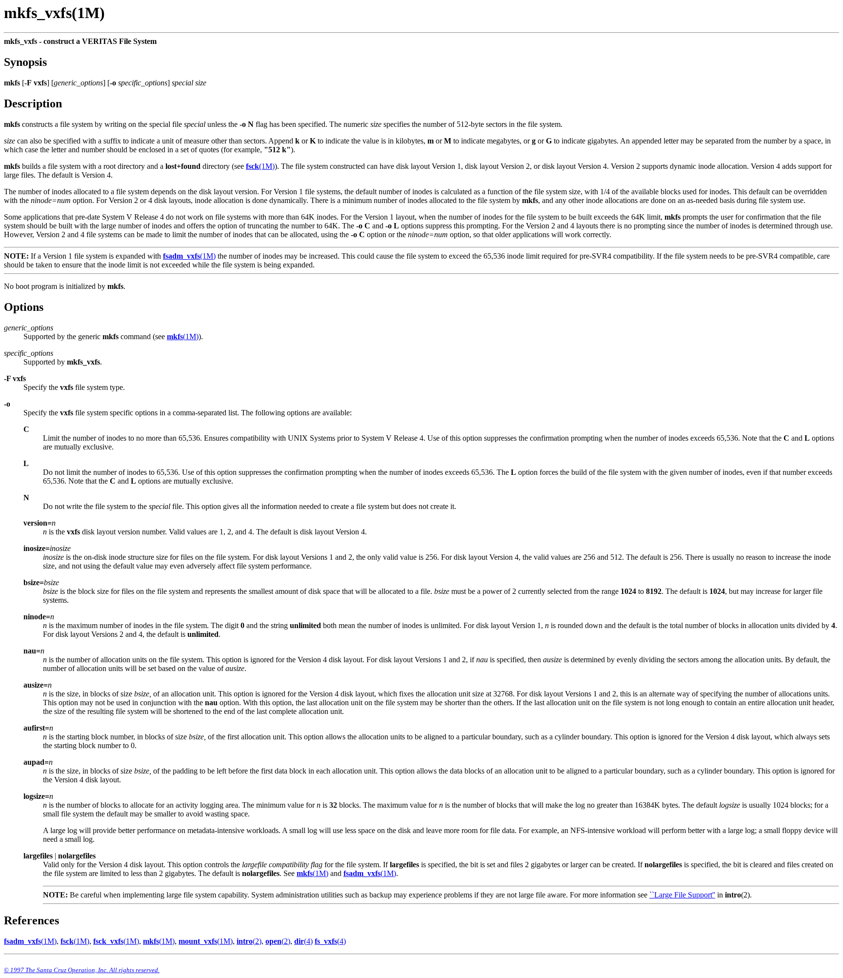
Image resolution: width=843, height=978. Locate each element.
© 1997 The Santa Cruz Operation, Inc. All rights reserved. (82, 970)
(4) (303, 941)
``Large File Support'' (682, 895)
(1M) (260, 166)
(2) (249, 941)
